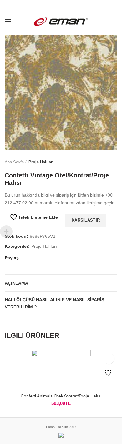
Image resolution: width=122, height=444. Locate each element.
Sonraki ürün (114, 162)
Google (61, 6)
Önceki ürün (102, 162)
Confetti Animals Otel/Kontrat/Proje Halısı (61, 395)
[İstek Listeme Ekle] (108, 358)
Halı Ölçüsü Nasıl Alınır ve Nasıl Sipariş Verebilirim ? (54, 303)
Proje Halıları (41, 162)
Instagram (77, 6)
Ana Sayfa (14, 162)
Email (69, 6)
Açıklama (16, 283)
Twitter (53, 6)
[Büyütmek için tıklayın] (15, 139)
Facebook (45, 6)
